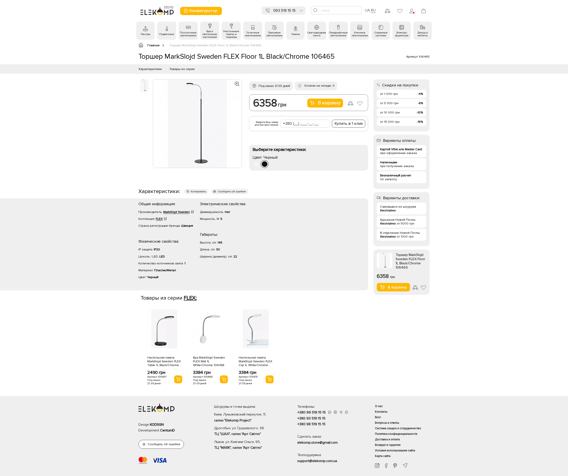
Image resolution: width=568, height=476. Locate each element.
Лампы (295, 34)
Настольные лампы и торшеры (231, 34)
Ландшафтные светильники (338, 34)
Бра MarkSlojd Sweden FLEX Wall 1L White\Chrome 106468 (209, 361)
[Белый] (256, 164)
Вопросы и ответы (387, 423)
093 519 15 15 (284, 10)
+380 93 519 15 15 (311, 418)
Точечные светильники (253, 34)
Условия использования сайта (395, 450)
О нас (379, 406)
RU (373, 10)
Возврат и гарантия (387, 445)
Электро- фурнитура (401, 34)
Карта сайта (382, 456)
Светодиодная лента (316, 34)
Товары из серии (182, 69)
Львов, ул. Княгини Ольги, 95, (238, 445)
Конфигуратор (203, 10)
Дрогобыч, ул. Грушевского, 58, (239, 431)
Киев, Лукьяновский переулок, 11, (240, 417)
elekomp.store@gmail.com (317, 442)
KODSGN (157, 424)
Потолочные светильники (188, 34)
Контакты (381, 412)
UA (367, 10)
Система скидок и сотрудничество (398, 428)
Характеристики (150, 69)
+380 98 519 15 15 (311, 424)
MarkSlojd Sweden (176, 212)
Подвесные (166, 34)
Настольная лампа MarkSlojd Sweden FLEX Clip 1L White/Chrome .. (255, 361)
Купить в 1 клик (349, 123)
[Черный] (264, 164)
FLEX (159, 219)
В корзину (329, 103)
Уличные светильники (360, 34)
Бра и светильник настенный (209, 34)
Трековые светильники (274, 34)
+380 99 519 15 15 (311, 412)
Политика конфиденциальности (396, 434)
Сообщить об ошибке (232, 191)
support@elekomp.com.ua (317, 461)
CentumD (167, 430)
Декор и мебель (423, 34)
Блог (378, 417)
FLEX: (190, 298)
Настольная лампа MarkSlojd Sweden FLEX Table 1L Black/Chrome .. (164, 361)
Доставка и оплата (387, 439)
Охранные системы (381, 34)
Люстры (145, 34)
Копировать (198, 191)
